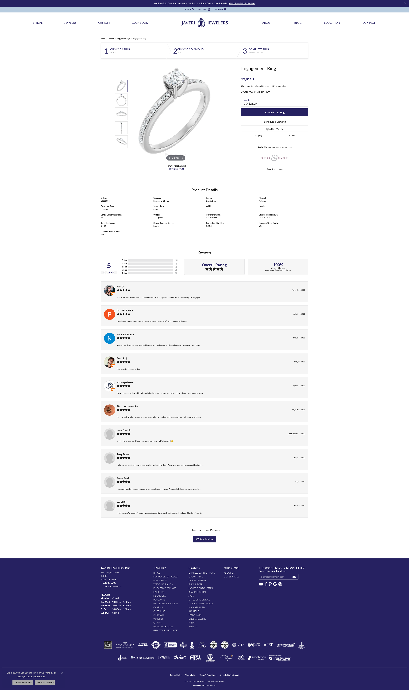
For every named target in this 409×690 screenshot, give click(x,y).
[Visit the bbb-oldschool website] (183, 645)
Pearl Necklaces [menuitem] (163, 626)
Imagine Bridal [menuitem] (197, 591)
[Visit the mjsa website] (195, 658)
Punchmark (210, 685)
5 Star (124, 260)
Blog (297, 22)
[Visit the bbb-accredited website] (170, 645)
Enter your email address (272, 571)
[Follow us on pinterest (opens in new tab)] (270, 584)
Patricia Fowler (125, 310)
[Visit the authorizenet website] (156, 645)
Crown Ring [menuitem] (196, 576)
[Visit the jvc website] (164, 658)
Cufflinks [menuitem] (159, 611)
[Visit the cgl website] (225, 645)
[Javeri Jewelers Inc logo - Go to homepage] (204, 22)
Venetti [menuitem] (193, 626)
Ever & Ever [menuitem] (195, 584)
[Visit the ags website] (125, 645)
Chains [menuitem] (157, 622)
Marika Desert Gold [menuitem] (165, 576)
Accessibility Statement (229, 675)
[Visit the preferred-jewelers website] (226, 658)
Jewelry (70, 22)
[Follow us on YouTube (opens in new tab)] (261, 584)
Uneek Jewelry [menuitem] (197, 618)
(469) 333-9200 (176, 169)
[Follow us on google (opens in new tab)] (275, 584)
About (267, 22)
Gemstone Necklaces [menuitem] (165, 630)
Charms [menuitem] (158, 607)
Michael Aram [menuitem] (197, 607)
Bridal (37, 22)
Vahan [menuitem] (192, 622)
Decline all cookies (22, 682)
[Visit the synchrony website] (257, 658)
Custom (104, 22)
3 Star (124, 266)
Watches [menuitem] (158, 618)
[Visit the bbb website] (192, 645)
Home (103, 39)
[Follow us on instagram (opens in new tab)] (280, 584)
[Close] (405, 3)
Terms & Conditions (208, 675)
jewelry (111, 39)
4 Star (124, 263)
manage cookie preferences (31, 676)
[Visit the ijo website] (254, 645)
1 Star (124, 273)
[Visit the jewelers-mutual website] (286, 645)
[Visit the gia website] (238, 645)
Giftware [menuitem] (158, 614)
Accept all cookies (45, 682)
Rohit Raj (122, 358)
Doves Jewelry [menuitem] (197, 580)
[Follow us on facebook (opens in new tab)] (266, 584)
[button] (188, 9)
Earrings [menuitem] (158, 591)
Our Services (231, 576)
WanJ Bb (121, 502)
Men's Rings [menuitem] (160, 580)
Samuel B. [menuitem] (194, 611)
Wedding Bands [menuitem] (163, 584)
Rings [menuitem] (156, 572)
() (176, 260)
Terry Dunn (123, 454)
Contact (369, 22)
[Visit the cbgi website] (201, 645)
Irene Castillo (124, 430)
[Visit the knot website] (179, 658)
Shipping (258, 135)
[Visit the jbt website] (268, 645)
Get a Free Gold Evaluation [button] (242, 3)
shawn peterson (125, 382)
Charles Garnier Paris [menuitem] (202, 572)
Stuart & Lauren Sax (127, 406)
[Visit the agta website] (143, 645)
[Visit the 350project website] (108, 645)
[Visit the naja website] (210, 658)
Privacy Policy (190, 675)
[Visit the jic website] (301, 645)
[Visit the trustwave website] (280, 658)
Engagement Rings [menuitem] (164, 588)
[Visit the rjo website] (241, 658)
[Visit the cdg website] (214, 645)
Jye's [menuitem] (191, 595)
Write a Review (204, 539)
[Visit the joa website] (122, 658)
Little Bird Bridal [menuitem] (199, 599)
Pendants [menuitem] (159, 599)
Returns (292, 135)
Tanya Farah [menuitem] (196, 614)
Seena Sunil (123, 478)
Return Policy (175, 675)
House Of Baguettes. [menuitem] (201, 588)
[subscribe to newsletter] (294, 577)
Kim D (120, 286)
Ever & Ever (211, 200)
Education (332, 22)
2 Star (124, 270)
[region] (176, 114)
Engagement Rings (123, 39)
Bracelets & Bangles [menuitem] (165, 603)
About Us (229, 572)
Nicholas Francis (125, 334)
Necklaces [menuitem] (159, 595)
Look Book (140, 22)
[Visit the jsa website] (142, 658)
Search (113, 52)
